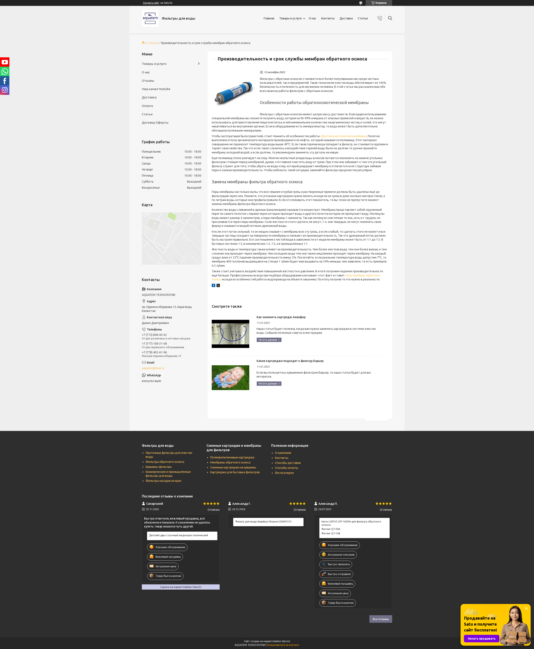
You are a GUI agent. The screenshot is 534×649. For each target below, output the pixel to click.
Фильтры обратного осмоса (165, 461)
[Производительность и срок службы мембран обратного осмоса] (234, 92)
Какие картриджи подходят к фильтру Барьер (290, 361)
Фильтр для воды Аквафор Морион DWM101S (263, 521)
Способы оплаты (286, 467)
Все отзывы (381, 619)
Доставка (346, 18)
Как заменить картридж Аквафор (281, 317)
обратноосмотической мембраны (343, 136)
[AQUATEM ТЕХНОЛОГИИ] (150, 18)
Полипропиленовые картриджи (232, 457)
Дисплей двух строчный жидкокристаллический (178, 535)
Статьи (363, 18)
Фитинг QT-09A (330, 529)
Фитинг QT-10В (330, 533)
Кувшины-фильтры (159, 466)
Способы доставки (288, 462)
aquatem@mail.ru (153, 368)
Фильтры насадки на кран (163, 480)
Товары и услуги (290, 18)
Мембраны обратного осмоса (230, 462)
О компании (283, 452)
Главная (269, 18)
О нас (312, 18)
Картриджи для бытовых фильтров (235, 472)
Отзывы (148, 80)
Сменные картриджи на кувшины (233, 467)
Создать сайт (151, 2)
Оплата (147, 106)
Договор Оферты (155, 122)
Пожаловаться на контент (283, 645)
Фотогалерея (284, 473)
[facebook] (213, 286)
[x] (218, 286)
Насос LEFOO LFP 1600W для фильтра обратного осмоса (351, 523)
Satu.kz (286, 641)
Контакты (328, 18)
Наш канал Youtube (156, 89)
